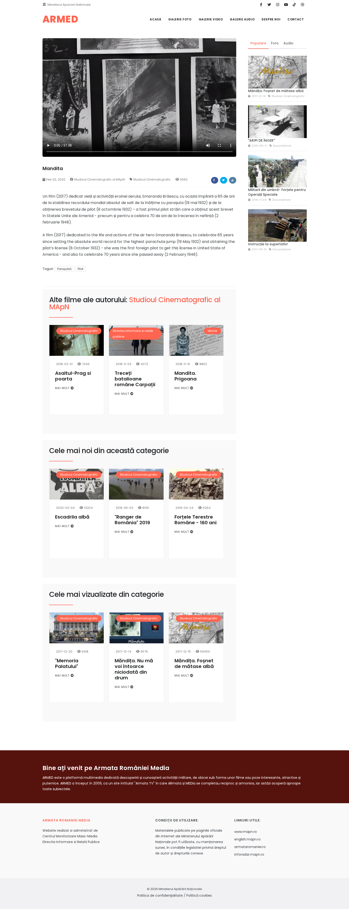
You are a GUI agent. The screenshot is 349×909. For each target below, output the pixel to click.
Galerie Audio (242, 19)
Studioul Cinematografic (152, 179)
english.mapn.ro (247, 839)
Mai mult (63, 388)
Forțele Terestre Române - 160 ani (195, 520)
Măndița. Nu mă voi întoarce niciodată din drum (134, 669)
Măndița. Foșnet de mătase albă (194, 663)
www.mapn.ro (245, 831)
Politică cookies (199, 895)
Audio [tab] (288, 43)
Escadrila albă (72, 517)
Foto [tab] (275, 43)
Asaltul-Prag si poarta (73, 376)
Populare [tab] (258, 43)
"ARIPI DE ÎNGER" (261, 140)
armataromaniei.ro (250, 846)
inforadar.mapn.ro (249, 854)
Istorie (212, 331)
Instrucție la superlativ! (268, 244)
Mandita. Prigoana (185, 376)
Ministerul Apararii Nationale (69, 4)
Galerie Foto (179, 19)
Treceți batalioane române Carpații (135, 379)
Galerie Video (211, 19)
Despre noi (271, 19)
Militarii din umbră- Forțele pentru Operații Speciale (277, 192)
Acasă (155, 19)
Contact (296, 19)
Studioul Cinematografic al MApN (99, 179)
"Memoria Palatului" (66, 663)
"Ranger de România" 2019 (132, 520)
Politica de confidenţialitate (160, 895)
